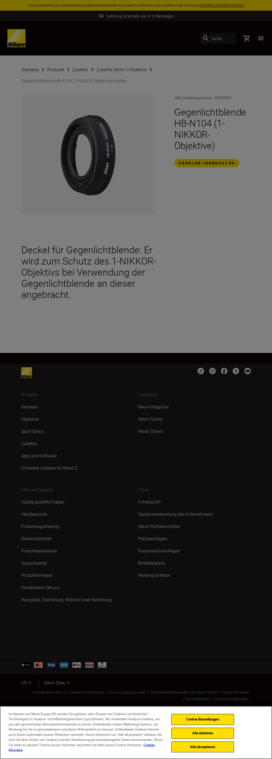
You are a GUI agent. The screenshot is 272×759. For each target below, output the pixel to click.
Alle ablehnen (202, 733)
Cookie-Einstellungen (202, 719)
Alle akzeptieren (202, 746)
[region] (136, 732)
